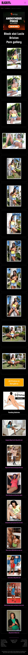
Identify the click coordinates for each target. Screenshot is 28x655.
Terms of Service (24, 641)
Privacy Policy (24, 640)
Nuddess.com (23, 651)
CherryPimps (3, 640)
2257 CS (25, 643)
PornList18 (10, 651)
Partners (25, 644)
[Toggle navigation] (25, 2)
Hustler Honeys (4, 641)
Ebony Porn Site (6, 652)
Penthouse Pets (4, 642)
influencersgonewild (14, 652)
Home (2, 8)
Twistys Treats (3, 646)
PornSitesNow (5, 651)
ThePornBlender (16, 651)
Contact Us (25, 646)
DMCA (26, 642)
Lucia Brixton (7, 8)
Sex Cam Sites (22, 652)
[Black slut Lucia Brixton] (14, 58)
